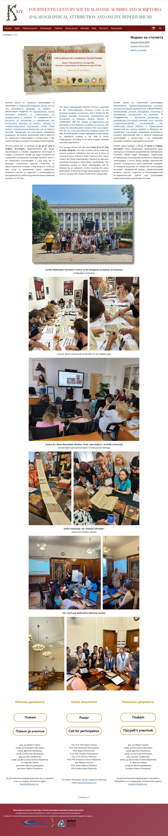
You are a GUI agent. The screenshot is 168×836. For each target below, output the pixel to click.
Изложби (85, 28)
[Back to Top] (163, 831)
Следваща (83, 797)
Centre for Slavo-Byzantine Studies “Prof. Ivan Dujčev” (84, 128)
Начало (8, 28)
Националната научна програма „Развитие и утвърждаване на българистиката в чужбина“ (29, 114)
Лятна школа (71, 28)
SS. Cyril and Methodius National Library (86, 131)
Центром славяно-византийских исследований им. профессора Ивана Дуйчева (138, 123)
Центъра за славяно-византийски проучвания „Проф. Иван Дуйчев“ (29, 126)
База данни (116, 28)
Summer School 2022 (140, 46)
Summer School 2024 (140, 42)
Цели (17, 28)
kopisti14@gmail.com (29, 784)
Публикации (45, 28)
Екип (94, 28)
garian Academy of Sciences (92, 125)
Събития (58, 28)
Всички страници (138, 50)
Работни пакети (30, 28)
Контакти (103, 28)
